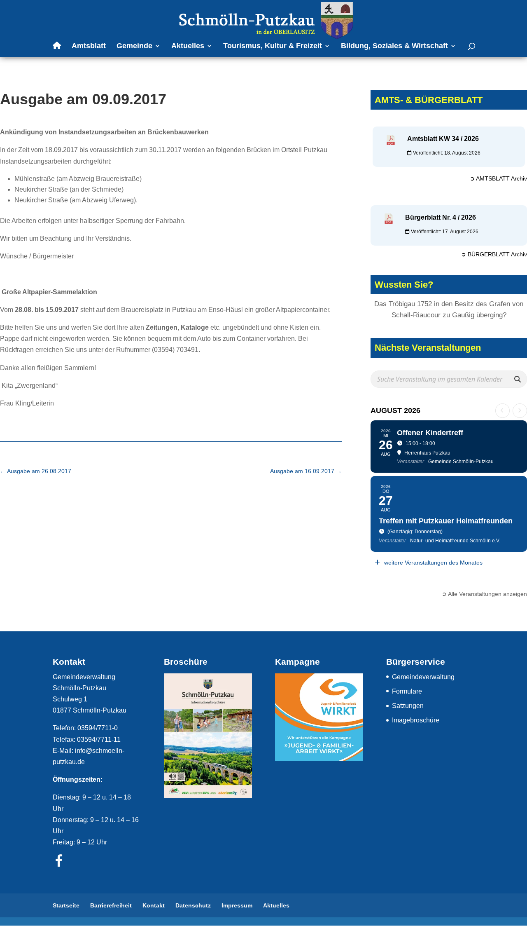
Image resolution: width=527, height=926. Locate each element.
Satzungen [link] (408, 705)
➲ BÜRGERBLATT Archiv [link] (494, 254)
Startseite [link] (66, 905)
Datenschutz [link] (193, 905)
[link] (264, 19)
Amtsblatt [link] (89, 46)
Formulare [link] (407, 691)
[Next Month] (520, 410)
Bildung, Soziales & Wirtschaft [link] (394, 46)
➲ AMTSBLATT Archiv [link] (498, 178)
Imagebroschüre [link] (415, 720)
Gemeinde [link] (134, 46)
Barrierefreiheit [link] (111, 905)
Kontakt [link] (153, 905)
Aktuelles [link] (187, 46)
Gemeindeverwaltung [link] (423, 676)
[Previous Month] (502, 410)
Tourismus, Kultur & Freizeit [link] (272, 46)
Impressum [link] (237, 905)
